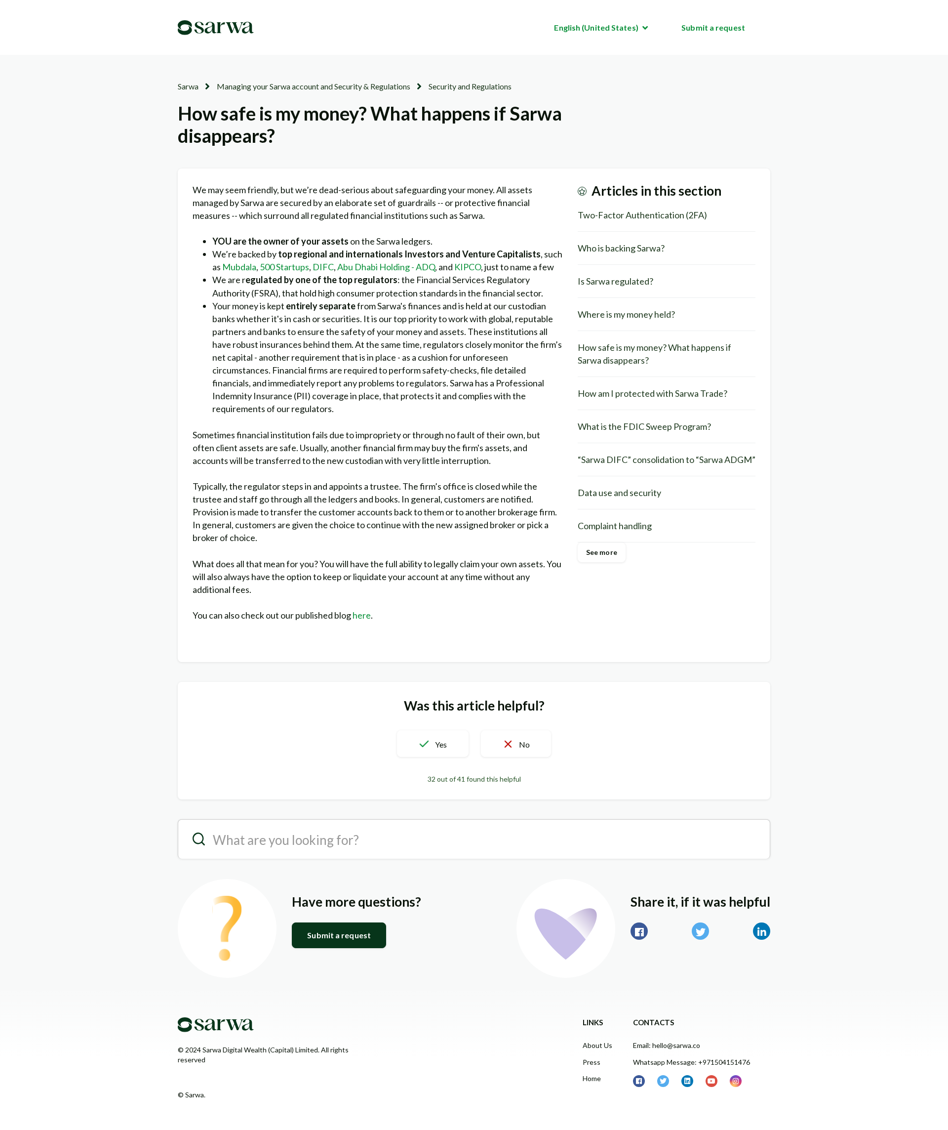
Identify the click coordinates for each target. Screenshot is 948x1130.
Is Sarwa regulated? (615, 281)
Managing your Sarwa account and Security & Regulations (313, 86)
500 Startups (284, 266)
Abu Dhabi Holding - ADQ (386, 266)
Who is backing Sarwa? (621, 248)
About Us (597, 1045)
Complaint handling (615, 525)
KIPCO (467, 266)
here (362, 615)
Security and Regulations (470, 86)
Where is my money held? (626, 314)
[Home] (216, 27)
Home (592, 1078)
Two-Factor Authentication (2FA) (642, 214)
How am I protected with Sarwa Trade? (652, 393)
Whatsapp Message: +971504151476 (691, 1062)
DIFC (323, 266)
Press (591, 1062)
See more (601, 552)
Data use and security (619, 492)
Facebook (639, 931)
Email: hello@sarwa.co (666, 1045)
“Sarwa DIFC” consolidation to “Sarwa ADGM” (666, 459)
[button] (432, 743)
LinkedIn (761, 931)
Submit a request (713, 27)
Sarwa (188, 86)
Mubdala (239, 266)
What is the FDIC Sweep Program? (644, 426)
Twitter (700, 931)
